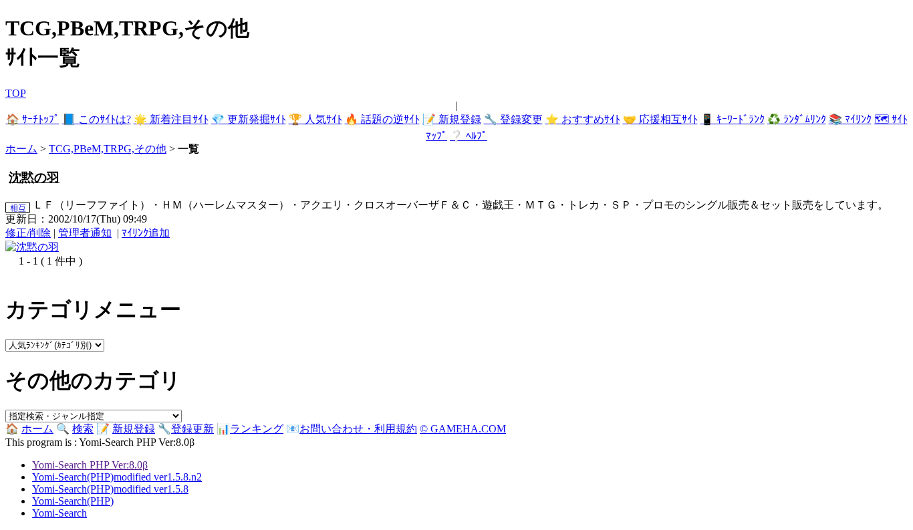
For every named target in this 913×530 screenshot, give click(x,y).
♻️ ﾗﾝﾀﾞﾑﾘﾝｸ (796, 119)
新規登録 (133, 428)
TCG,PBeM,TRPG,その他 (107, 148)
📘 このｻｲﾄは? (96, 119)
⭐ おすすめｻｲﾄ (582, 119)
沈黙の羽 (34, 177)
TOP (15, 93)
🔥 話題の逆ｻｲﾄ (382, 119)
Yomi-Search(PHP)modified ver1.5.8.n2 (117, 477)
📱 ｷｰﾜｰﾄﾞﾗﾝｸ (732, 119)
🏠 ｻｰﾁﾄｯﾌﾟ (32, 119)
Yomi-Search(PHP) (73, 501)
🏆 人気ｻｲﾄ (315, 119)
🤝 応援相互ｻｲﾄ (660, 119)
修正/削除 (28, 233)
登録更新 (192, 428)
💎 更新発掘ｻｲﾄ (248, 119)
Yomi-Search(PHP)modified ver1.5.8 (110, 489)
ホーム (21, 148)
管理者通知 (85, 233)
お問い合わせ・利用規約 (358, 428)
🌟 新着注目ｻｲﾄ (171, 119)
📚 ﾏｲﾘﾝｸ (850, 119)
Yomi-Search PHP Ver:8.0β (90, 465)
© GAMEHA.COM (463, 428)
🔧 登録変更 (513, 119)
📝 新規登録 (451, 119)
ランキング (256, 428)
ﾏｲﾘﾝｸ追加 (146, 233)
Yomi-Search (59, 513)
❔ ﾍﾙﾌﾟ (468, 136)
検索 (83, 428)
